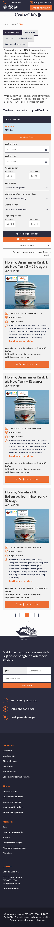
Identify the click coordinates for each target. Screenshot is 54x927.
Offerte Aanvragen (41, 7)
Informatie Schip (12, 32)
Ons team (7, 750)
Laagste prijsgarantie (13, 832)
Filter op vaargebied (16, 187)
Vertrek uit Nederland (13, 807)
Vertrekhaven (11, 204)
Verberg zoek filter (29, 233)
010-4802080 (14, 2)
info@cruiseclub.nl (42, 2)
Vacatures (8, 766)
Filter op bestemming (16, 198)
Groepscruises (10, 791)
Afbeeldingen (25, 38)
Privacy (6, 837)
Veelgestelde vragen (12, 842)
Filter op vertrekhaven (17, 209)
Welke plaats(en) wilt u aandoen (20, 194)
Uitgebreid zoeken (28, 239)
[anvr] (5, 7)
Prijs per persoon (13, 215)
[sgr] (10, 7)
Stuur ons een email (22, 708)
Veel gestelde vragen (23, 717)
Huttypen (9, 38)
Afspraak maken (10, 761)
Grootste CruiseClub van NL (16, 776)
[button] (27, 685)
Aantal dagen (11, 167)
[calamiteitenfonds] (15, 7)
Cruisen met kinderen (13, 796)
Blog (5, 827)
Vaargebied (10, 183)
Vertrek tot (10, 156)
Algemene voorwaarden (14, 848)
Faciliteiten (30, 32)
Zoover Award (9, 771)
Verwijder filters (27, 137)
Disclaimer (7, 853)
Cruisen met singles (12, 802)
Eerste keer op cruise (13, 812)
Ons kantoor (9, 755)
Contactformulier (11, 888)
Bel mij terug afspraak (24, 700)
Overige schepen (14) (15, 44)
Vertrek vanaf (11, 144)
